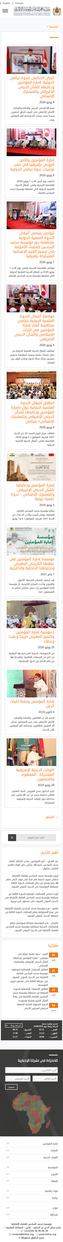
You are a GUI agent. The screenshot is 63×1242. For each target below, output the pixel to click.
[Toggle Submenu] (8, 1144)
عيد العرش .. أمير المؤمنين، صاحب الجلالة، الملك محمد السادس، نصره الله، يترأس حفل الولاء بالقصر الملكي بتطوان (33, 865)
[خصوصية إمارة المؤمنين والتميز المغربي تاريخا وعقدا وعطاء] (31, 614)
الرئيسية (53, 27)
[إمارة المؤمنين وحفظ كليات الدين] (31, 683)
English (6, 3)
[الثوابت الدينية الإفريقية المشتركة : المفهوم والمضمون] (31, 752)
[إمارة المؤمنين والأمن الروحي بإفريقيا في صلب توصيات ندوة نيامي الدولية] (31, 142)
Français (19, 3)
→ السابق (51, 817)
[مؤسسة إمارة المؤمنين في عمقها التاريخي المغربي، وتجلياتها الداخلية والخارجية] (31, 541)
